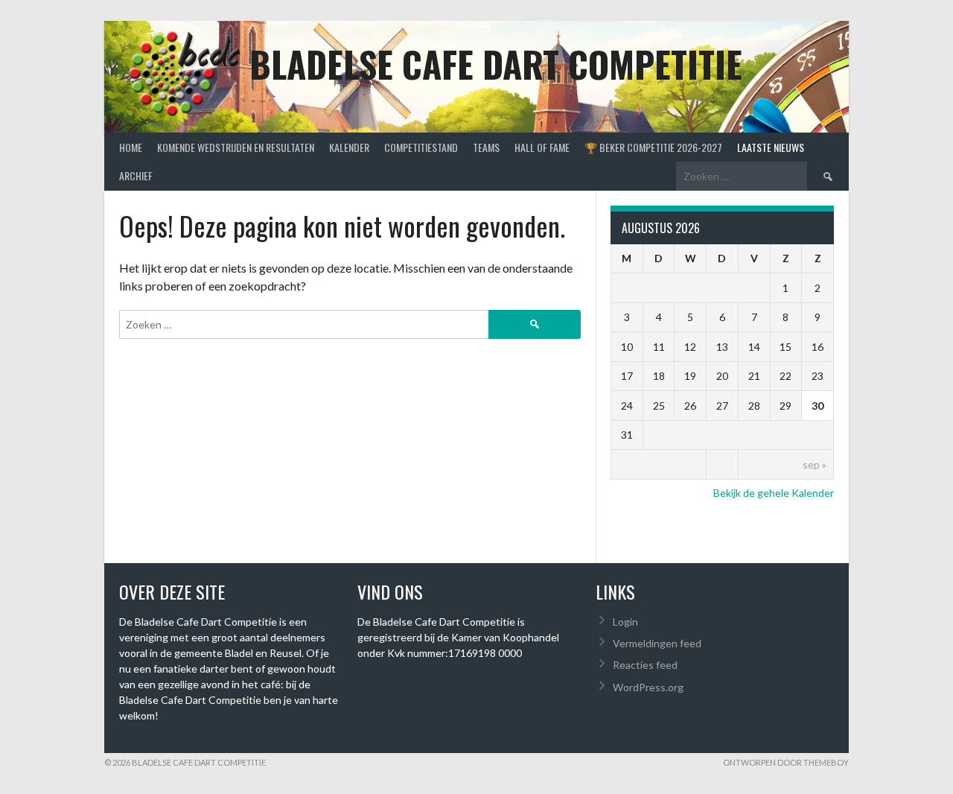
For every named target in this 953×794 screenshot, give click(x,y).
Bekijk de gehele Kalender (773, 492)
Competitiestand (421, 147)
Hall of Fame (542, 147)
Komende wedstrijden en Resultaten (235, 147)
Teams (486, 147)
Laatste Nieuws (770, 147)
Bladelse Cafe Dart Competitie (495, 63)
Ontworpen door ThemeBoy (786, 762)
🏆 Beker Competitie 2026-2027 (653, 147)
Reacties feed (645, 664)
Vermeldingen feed (657, 643)
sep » (814, 464)
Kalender (349, 147)
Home (130, 147)
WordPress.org (648, 687)
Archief (136, 175)
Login (625, 621)
